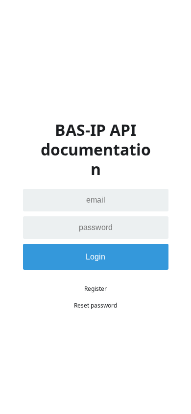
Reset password (95, 305)
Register (95, 289)
